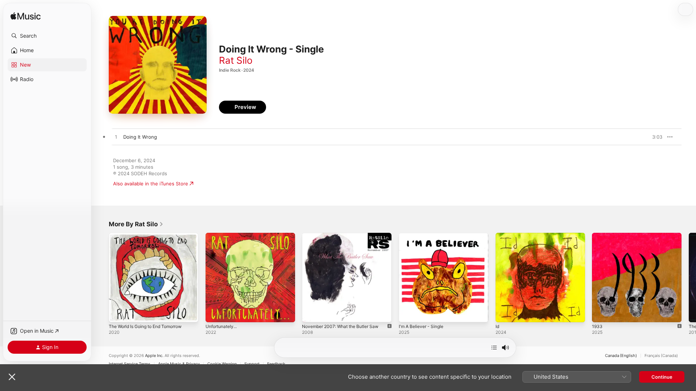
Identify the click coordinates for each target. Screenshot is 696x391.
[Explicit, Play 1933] (601, 313)
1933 (597, 236)
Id (498, 236)
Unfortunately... (223, 236)
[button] (47, 36)
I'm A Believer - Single (423, 236)
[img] (26, 16)
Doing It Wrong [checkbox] (140, 137)
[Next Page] (689, 277)
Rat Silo (236, 60)
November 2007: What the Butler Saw (345, 236)
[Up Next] (494, 347)
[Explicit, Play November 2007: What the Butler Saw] (311, 313)
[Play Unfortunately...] (214, 313)
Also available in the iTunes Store (150, 183)
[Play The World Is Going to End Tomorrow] (117, 313)
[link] (136, 224)
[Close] (12, 377)
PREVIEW (654, 137)
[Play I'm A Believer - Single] (407, 313)
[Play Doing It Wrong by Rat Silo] (116, 137)
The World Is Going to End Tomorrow (150, 236)
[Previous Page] (101, 277)
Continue (661, 377)
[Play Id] (504, 313)
